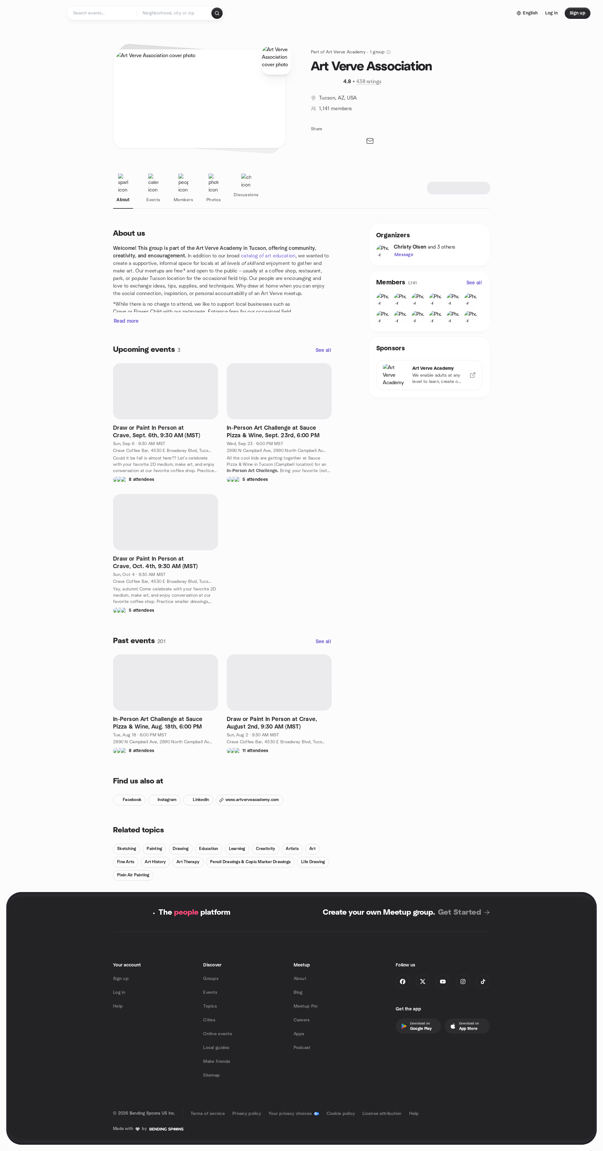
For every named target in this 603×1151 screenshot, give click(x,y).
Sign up (121, 978)
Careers (302, 1020)
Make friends (216, 1061)
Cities (209, 1020)
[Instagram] (463, 981)
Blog (298, 992)
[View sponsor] (473, 375)
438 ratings (369, 81)
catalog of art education (268, 255)
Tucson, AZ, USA (338, 97)
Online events (217, 1034)
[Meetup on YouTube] (443, 981)
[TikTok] (483, 981)
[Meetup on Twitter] (423, 981)
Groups (211, 978)
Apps (299, 1034)
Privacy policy (246, 1113)
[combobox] (174, 13)
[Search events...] (217, 13)
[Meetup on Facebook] (403, 981)
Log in (119, 992)
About (300, 978)
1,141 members (335, 108)
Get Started (459, 912)
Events (210, 992)
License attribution (381, 1113)
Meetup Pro (306, 1006)
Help (118, 1006)
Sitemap (211, 1075)
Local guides (216, 1048)
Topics (210, 1006)
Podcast (302, 1048)
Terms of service (208, 1113)
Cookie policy (341, 1113)
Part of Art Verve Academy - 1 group (347, 52)
